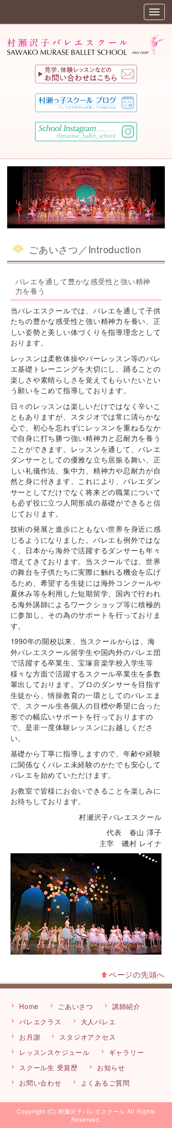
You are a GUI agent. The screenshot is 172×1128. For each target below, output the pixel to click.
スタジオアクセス (87, 1037)
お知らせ (111, 1067)
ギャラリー (126, 1052)
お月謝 (29, 1037)
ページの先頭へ (137, 974)
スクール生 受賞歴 (48, 1067)
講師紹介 (126, 1006)
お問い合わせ (40, 1082)
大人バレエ (98, 1021)
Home (29, 1006)
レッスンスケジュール (54, 1052)
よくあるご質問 (105, 1082)
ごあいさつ (75, 1006)
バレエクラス (40, 1021)
